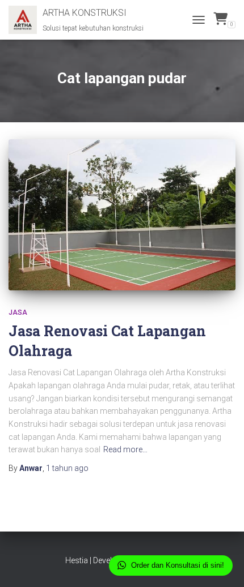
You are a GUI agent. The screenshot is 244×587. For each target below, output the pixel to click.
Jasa (18, 312)
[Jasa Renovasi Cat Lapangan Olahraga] (122, 214)
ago (67, 468)
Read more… (125, 449)
